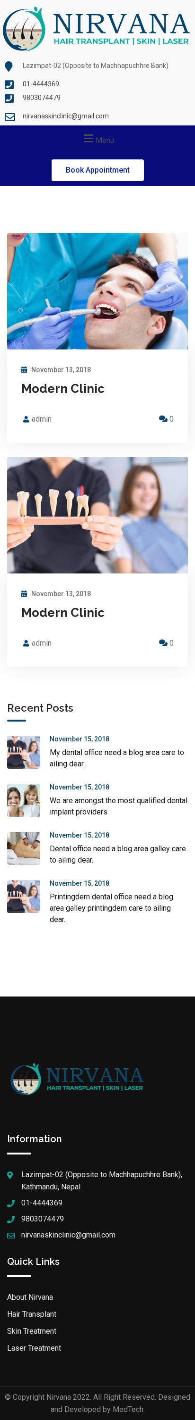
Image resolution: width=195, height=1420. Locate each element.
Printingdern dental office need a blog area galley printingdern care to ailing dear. (111, 908)
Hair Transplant (31, 1314)
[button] (98, 170)
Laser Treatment (34, 1348)
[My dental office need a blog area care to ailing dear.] (28, 752)
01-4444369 (41, 84)
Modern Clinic (63, 389)
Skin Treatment (31, 1331)
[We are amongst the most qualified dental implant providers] (28, 800)
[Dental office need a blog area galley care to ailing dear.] (28, 848)
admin (42, 419)
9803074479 (42, 97)
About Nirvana (30, 1297)
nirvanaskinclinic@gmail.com (66, 116)
